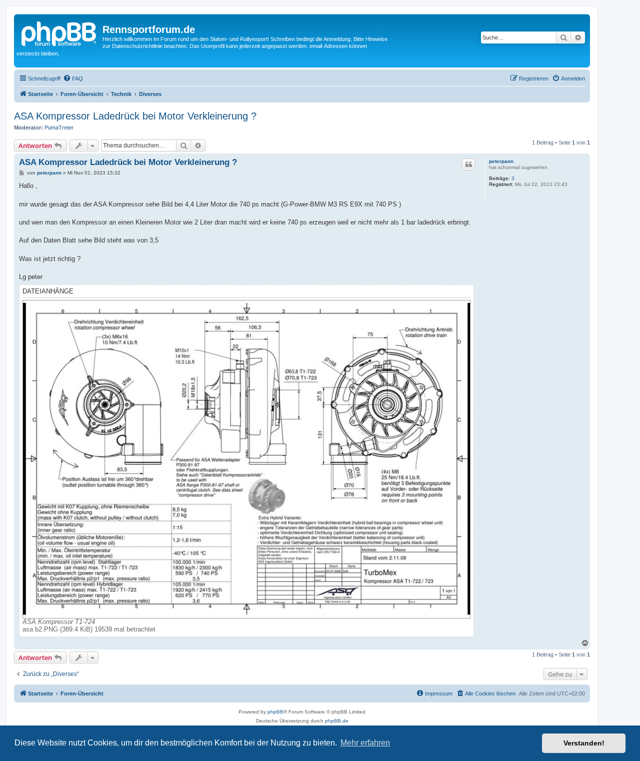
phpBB (276, 711)
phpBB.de (336, 721)
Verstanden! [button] (584, 743)
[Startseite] (59, 32)
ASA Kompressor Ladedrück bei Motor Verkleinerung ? (135, 116)
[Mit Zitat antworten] (468, 164)
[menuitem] (73, 78)
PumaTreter (59, 127)
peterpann (501, 161)
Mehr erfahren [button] (365, 742)
